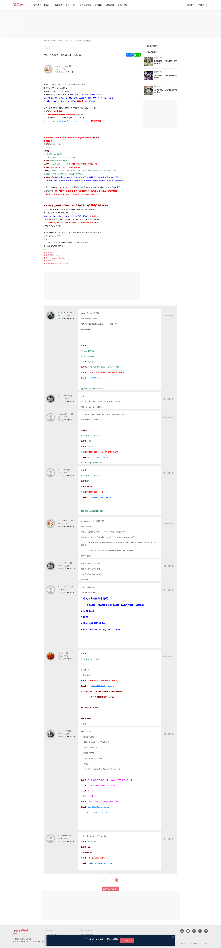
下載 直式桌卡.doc (51, 252)
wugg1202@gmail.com (97, 378)
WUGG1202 (65, 312)
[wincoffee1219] (50, 417)
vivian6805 (65, 395)
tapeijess (64, 835)
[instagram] (193, 931)
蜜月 (75, 5)
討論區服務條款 (51, 934)
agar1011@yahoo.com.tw (99, 807)
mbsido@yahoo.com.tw (97, 812)
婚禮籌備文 (110, 5)
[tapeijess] (50, 838)
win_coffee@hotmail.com (98, 457)
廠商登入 (190, 5)
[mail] (205, 931)
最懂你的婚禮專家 (87, 934)
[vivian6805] (50, 398)
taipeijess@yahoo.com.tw (100, 863)
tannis (63, 653)
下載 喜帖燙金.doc (51, 255)
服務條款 (49, 931)
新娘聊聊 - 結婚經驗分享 (58, 41)
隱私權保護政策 (86, 931)
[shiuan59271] (48, 69)
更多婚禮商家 (85, 5)
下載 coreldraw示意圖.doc (54, 258)
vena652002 (65, 586)
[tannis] (50, 656)
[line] (187, 931)
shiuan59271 (63, 66)
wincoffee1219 (66, 414)
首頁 (45, 41)
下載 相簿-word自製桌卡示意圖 (56, 263)
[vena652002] (50, 589)
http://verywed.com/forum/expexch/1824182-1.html (66, 121)
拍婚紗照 (47, 5)
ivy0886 (64, 469)
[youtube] (181, 931)
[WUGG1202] (50, 315)
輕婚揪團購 (122, 5)
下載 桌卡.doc (49, 260)
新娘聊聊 (98, 5)
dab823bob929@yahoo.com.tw (101, 686)
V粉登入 (201, 5)
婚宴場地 (37, 5)
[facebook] (199, 931)
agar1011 (64, 731)
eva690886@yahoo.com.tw (99, 497)
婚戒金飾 (58, 5)
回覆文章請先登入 (110, 888)
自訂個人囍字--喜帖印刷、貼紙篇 (80, 41)
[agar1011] (50, 734)
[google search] (214, 4)
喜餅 (67, 5)
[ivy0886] (50, 472)
